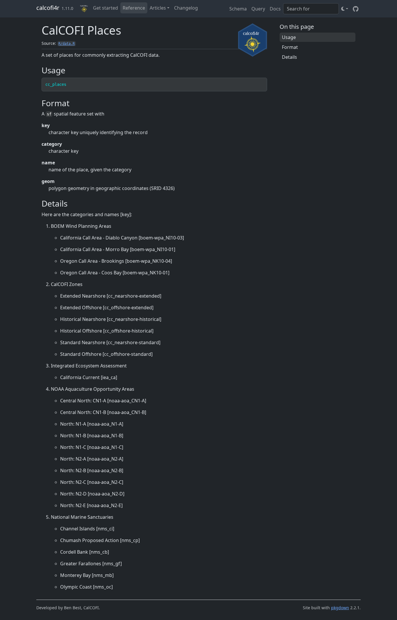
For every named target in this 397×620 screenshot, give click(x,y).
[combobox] (311, 8)
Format (290, 47)
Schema (238, 9)
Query (258, 9)
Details (289, 57)
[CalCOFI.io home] (84, 8)
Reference (134, 8)
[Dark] (344, 8)
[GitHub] (355, 8)
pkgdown (340, 607)
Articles (158, 8)
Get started (105, 8)
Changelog (186, 8)
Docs (275, 9)
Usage (289, 37)
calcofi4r (47, 8)
